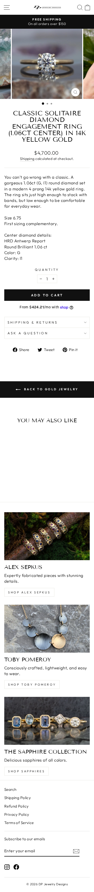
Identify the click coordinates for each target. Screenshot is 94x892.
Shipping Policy (17, 797)
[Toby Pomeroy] (47, 629)
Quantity (47, 270)
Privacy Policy (16, 814)
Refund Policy (16, 806)
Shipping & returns (33, 322)
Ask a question (28, 333)
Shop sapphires (26, 771)
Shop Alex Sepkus (29, 592)
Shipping (27, 158)
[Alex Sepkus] (47, 536)
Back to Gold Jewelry (50, 389)
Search (10, 789)
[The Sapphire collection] (47, 721)
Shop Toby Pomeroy (32, 684)
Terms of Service (19, 822)
